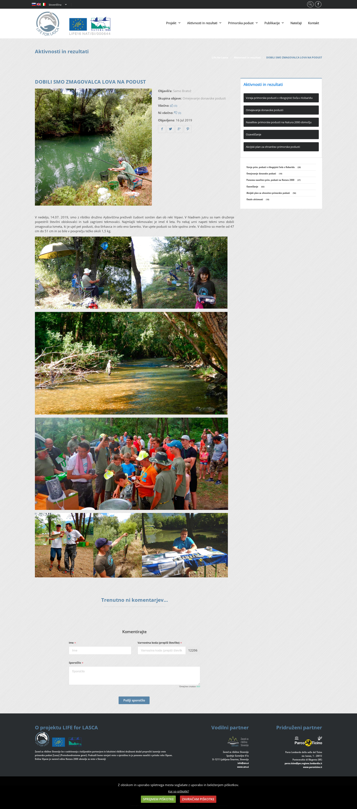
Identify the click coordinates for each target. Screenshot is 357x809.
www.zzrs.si (243, 767)
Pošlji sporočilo (134, 700)
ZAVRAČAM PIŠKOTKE (198, 799)
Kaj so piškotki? (178, 791)
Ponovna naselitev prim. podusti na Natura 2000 (273, 180)
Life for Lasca (220, 57)
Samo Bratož (182, 91)
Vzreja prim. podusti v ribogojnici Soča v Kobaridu (273, 167)
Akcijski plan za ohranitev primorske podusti (273, 147)
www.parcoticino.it (312, 767)
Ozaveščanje (253, 134)
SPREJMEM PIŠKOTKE (158, 799)
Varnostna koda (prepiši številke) (159, 642)
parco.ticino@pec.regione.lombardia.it (303, 763)
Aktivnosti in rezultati (247, 57)
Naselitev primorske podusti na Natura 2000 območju (279, 122)
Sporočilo (75, 662)
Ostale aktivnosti (257, 199)
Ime (71, 642)
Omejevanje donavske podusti (204, 98)
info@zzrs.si (243, 763)
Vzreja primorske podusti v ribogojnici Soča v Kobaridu (279, 98)
